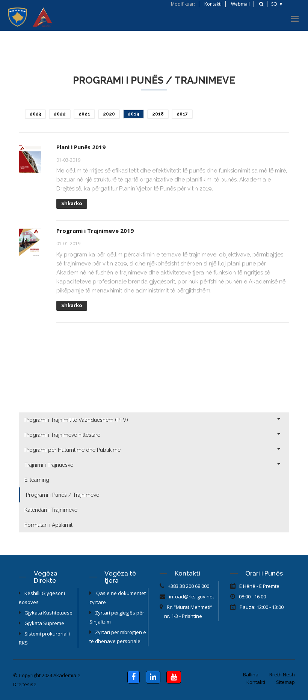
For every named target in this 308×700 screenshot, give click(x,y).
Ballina (250, 674)
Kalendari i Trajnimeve (50, 510)
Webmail (240, 4)
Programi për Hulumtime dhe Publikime (72, 450)
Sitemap (285, 682)
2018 (158, 114)
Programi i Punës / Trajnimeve (62, 495)
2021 (84, 114)
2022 (60, 114)
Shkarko (71, 203)
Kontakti (213, 4)
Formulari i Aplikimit (48, 525)
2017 (182, 114)
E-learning (36, 480)
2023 (35, 114)
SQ (274, 4)
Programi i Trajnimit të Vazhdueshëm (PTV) (76, 420)
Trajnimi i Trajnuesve (48, 465)
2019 (133, 114)
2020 (109, 114)
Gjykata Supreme (44, 623)
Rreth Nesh (282, 674)
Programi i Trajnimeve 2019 (95, 230)
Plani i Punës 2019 (81, 147)
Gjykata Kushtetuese (48, 612)
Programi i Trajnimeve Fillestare (62, 435)
